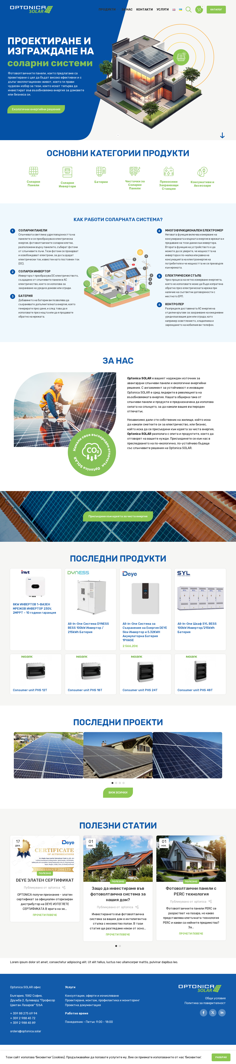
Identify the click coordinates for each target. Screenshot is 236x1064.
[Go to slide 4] (123, 783)
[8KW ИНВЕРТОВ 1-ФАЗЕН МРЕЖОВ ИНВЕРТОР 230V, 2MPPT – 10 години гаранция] (35, 584)
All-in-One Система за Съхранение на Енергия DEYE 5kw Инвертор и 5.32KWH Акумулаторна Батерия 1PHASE (145, 632)
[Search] (188, 9)
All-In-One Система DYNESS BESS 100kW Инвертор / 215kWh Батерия (88, 628)
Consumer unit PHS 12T (30, 690)
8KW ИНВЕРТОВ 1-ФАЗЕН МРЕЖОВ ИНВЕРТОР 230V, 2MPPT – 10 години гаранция (34, 608)
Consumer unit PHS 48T (195, 690)
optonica (54, 887)
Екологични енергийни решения (36, 109)
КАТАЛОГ (216, 9)
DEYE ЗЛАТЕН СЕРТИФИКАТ (45, 880)
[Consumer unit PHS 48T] (200, 670)
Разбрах (221, 1057)
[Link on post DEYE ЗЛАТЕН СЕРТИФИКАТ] (45, 855)
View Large (78, 736)
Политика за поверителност (205, 1003)
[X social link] (212, 1012)
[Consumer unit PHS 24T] (145, 670)
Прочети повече (45, 915)
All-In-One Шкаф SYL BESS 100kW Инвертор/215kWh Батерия (197, 628)
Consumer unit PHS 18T (85, 690)
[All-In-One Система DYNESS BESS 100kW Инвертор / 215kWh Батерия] (90, 594)
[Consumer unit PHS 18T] (90, 670)
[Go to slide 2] (116, 783)
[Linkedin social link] (222, 1012)
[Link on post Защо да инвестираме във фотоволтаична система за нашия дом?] (118, 859)
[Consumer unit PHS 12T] (35, 670)
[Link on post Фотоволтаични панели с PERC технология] (191, 859)
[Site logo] (31, 9)
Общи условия (215, 998)
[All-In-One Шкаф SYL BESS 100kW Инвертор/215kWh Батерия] (200, 594)
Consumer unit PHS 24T (140, 690)
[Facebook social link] (203, 1012)
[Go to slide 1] (112, 783)
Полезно (45, 873)
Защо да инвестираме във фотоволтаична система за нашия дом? (118, 894)
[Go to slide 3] (120, 783)
